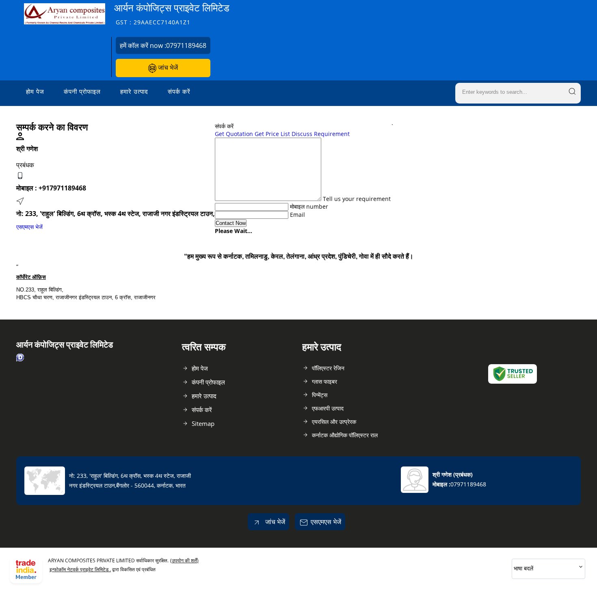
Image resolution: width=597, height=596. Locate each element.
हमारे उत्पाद (134, 91)
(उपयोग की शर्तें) (184, 560)
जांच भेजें (167, 67)
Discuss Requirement (321, 134)
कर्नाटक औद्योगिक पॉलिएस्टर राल (345, 435)
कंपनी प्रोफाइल (82, 91)
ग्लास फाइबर (324, 381)
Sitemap (203, 423)
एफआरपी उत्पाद (328, 408)
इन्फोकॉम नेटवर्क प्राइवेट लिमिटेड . (80, 569)
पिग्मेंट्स (319, 395)
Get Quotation (234, 134)
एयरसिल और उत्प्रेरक (334, 421)
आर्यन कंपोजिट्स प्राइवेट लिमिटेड (171, 13)
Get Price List (272, 134)
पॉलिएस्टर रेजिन (328, 368)
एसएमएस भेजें (29, 227)
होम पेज (35, 91)
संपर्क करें (179, 91)
